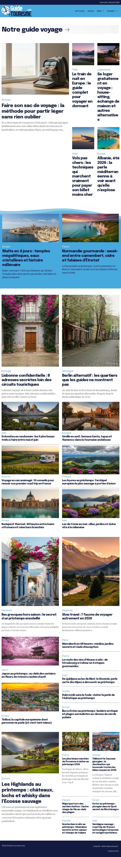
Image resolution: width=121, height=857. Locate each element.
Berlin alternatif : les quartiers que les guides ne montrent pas (89, 380)
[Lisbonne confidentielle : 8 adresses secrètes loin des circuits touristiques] (30, 331)
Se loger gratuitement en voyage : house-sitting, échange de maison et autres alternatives (108, 97)
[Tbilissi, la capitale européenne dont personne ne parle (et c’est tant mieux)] (30, 697)
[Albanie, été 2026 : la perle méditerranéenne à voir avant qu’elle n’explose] (108, 138)
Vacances (7, 610)
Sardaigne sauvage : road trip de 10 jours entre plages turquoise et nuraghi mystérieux (105, 828)
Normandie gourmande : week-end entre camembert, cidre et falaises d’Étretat (90, 255)
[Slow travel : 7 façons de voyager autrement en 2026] (90, 571)
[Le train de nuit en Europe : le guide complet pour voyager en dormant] (83, 54)
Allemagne (67, 371)
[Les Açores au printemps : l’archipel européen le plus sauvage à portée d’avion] (90, 460)
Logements (103, 69)
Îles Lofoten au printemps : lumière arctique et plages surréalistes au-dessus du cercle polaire (90, 714)
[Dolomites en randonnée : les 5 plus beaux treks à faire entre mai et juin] (30, 416)
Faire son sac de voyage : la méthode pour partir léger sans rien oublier (33, 111)
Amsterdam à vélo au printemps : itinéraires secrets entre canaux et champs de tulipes (74, 828)
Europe (101, 153)
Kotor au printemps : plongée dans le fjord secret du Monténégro (105, 807)
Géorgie (96, 755)
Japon (5, 669)
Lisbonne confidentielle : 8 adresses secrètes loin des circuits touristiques (26, 380)
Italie (4, 432)
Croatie (66, 691)
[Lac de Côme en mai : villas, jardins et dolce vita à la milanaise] (90, 503)
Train (75, 69)
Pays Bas (66, 820)
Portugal (6, 371)
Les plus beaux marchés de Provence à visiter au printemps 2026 (75, 762)
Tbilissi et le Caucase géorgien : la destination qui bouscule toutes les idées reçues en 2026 (104, 764)
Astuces (6, 99)
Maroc (65, 639)
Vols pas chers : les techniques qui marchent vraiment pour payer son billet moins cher (82, 176)
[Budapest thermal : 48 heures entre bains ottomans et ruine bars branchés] (30, 503)
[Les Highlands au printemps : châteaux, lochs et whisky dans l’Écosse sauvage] (30, 752)
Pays (64, 675)
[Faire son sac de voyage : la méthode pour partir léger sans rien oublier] (35, 68)
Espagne (66, 432)
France (65, 246)
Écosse (6, 778)
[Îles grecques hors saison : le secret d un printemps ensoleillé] (30, 571)
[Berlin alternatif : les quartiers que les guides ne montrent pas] (90, 331)
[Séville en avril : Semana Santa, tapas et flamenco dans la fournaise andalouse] (90, 416)
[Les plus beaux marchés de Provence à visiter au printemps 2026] (75, 741)
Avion (75, 153)
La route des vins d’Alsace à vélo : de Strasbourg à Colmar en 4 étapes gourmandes (85, 663)
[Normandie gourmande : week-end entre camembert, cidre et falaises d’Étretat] (90, 228)
